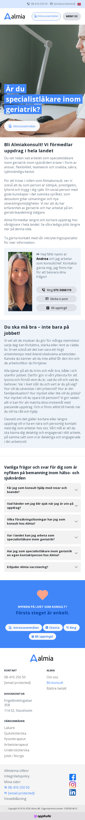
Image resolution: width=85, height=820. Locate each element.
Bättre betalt (56, 688)
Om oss (52, 677)
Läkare (9, 727)
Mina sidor (12, 782)
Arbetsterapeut (16, 744)
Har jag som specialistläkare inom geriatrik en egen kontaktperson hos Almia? (39, 553)
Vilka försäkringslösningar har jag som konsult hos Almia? (36, 521)
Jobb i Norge (14, 756)
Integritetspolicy (17, 776)
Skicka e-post (59, 299)
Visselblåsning (15, 798)
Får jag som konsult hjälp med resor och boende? (37, 490)
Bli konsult (55, 682)
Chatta (54, 628)
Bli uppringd (59, 308)
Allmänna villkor (16, 770)
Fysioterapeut (15, 739)
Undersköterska (16, 750)
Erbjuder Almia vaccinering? (27, 567)
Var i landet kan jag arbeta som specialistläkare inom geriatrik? (31, 537)
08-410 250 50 (39, 4)
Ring (59, 290)
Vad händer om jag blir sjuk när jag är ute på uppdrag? (40, 506)
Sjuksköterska (15, 733)
